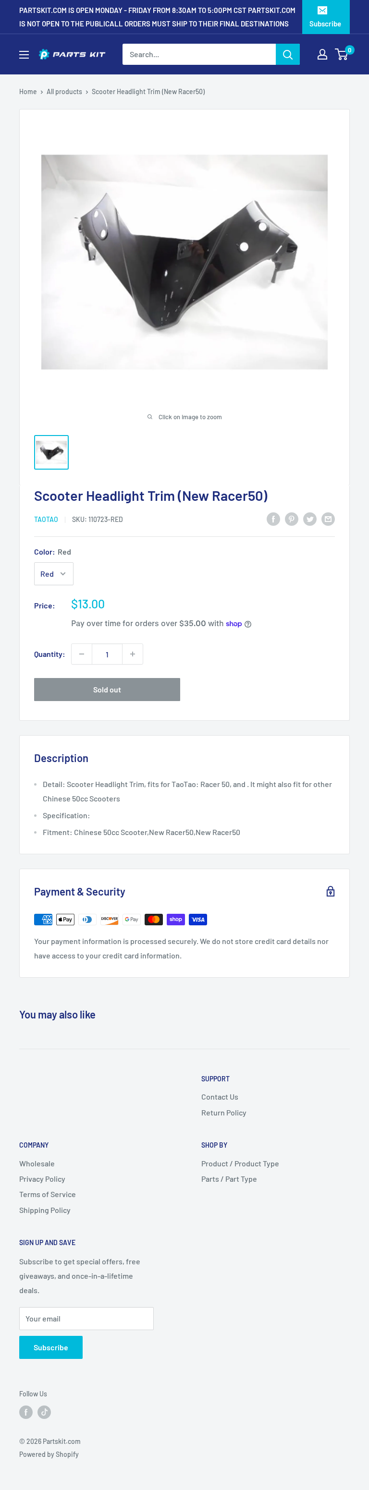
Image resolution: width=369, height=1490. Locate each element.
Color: (52, 551)
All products (64, 91)
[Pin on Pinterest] (291, 518)
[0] (342, 54)
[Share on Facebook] (273, 518)
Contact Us (219, 1096)
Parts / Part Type (229, 1178)
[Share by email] (328, 518)
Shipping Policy (45, 1209)
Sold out (107, 689)
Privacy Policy (42, 1178)
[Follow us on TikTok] (44, 1412)
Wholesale (37, 1163)
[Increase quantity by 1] (133, 654)
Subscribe (325, 23)
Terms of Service (47, 1194)
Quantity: (49, 653)
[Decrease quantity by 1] (82, 654)
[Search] (288, 54)
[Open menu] (24, 55)
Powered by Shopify (49, 1454)
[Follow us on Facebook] (26, 1412)
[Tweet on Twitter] (310, 518)
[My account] (322, 54)
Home (28, 91)
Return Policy (223, 1112)
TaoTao (46, 519)
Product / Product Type (240, 1163)
